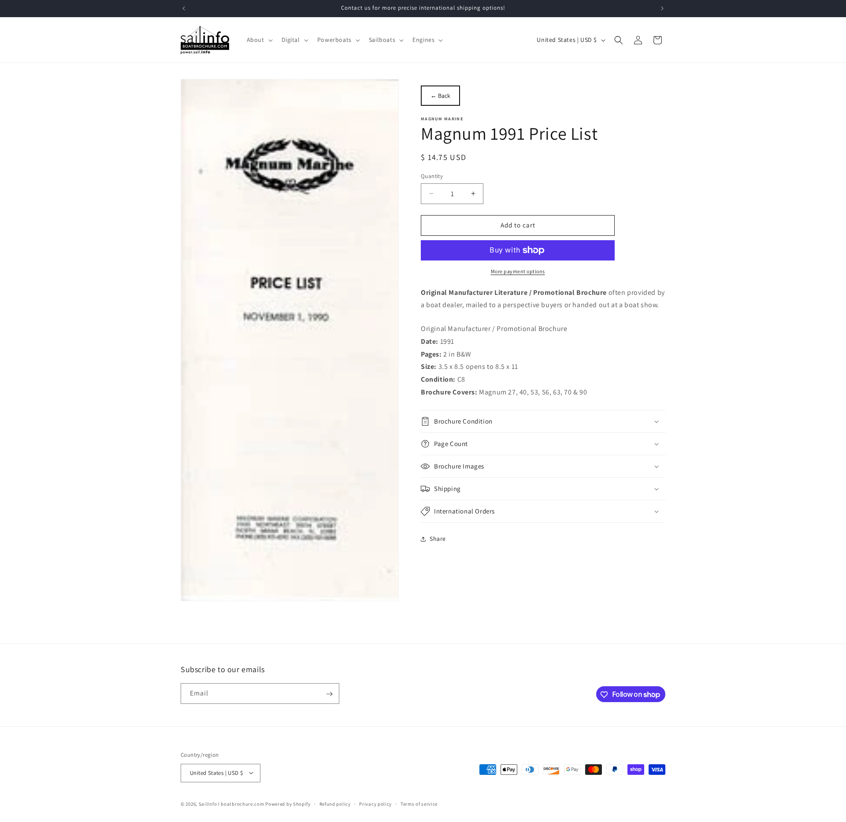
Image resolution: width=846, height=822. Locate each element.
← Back (440, 96)
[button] (258, 39)
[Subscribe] (329, 694)
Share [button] (438, 539)
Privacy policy (375, 803)
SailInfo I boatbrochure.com (231, 803)
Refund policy (335, 803)
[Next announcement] (662, 8)
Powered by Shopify (288, 803)
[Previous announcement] (183, 8)
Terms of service (419, 803)
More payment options (518, 271)
